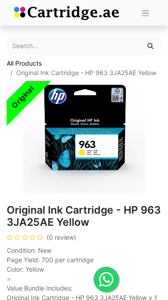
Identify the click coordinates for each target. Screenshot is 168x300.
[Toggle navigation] (145, 13)
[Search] (150, 45)
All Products (24, 63)
